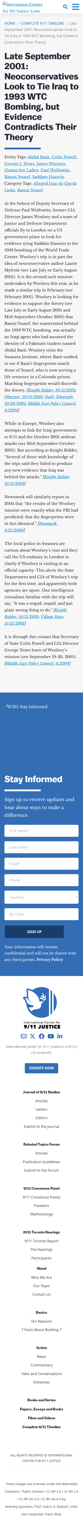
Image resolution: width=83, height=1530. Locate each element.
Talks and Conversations (41, 1373)
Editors (42, 1117)
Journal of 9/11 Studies (41, 1092)
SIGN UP (34, 931)
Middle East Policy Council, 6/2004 (37, 663)
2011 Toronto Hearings (41, 1232)
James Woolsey (51, 163)
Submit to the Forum (41, 1170)
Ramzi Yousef (17, 177)
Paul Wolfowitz (55, 170)
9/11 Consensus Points (42, 1197)
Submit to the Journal (41, 1126)
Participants (41, 1258)
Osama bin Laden (21, 170)
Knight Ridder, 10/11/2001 (51, 390)
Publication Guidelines (41, 1161)
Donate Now (41, 1068)
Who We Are (41, 1277)
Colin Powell (64, 157)
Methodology (41, 1214)
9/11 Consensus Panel (41, 1189)
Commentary (41, 1365)
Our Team (41, 1285)
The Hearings (41, 1249)
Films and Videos (41, 1418)
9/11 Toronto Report (42, 1241)
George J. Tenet (19, 163)
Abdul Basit (38, 157)
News (41, 1356)
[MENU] (76, 7)
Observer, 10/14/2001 (23, 397)
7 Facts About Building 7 (41, 1329)
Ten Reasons (41, 1321)
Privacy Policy (50, 959)
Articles (41, 1100)
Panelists (41, 1205)
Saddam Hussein (48, 177)
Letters (41, 1109)
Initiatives (41, 1382)
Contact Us (41, 1294)
